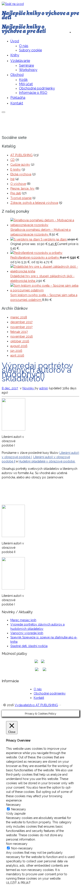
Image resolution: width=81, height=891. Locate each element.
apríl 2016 (17, 355)
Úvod (14, 41)
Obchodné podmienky (37, 88)
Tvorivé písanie (21, 198)
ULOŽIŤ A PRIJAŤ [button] (18, 883)
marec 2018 (18, 317)
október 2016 (19, 341)
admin (43, 388)
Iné (12, 179)
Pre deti (15, 193)
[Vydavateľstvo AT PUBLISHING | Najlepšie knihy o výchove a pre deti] (13, 4)
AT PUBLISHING (21, 155)
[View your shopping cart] (76, 31)
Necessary (18, 809)
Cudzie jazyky (20, 164)
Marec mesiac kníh (23, 620)
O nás (23, 46)
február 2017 (19, 331)
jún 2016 (16, 350)
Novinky (28, 388)
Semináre (26, 65)
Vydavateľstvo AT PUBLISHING (36, 705)
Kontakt (16, 103)
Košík (23, 80)
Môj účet (26, 84)
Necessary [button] (13, 804)
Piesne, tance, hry (22, 188)
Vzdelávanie (20, 61)
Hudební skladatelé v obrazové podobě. (47, 461)
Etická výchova (20, 174)
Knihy (14, 55)
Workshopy (28, 70)
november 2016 (21, 336)
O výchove (18, 183)
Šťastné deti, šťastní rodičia (29, 646)
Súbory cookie (30, 50)
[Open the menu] (3, 112)
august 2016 (18, 346)
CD (12, 160)
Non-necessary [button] (16, 843)
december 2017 (21, 322)
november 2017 (21, 327)
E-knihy (15, 169)
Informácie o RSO (33, 93)
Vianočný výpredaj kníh (26, 633)
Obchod (17, 75)
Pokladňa (17, 98)
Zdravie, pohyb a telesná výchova (34, 202)
